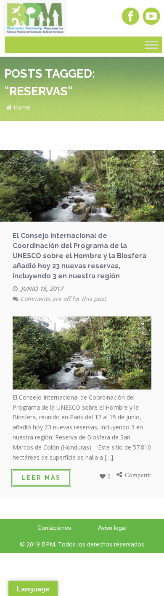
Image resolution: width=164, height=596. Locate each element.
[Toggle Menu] (151, 45)
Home (21, 107)
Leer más (41, 477)
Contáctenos (54, 527)
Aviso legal (112, 527)
